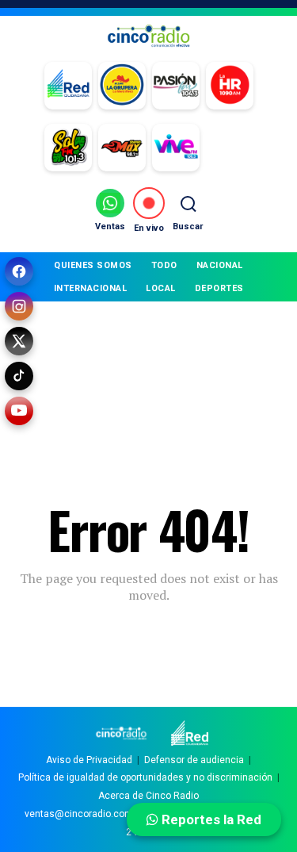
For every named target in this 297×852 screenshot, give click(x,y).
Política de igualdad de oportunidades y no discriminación (145, 777)
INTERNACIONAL (91, 288)
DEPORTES (219, 288)
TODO (164, 265)
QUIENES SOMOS (93, 265)
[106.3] (176, 147)
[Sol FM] (68, 147)
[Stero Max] (122, 147)
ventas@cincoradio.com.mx (87, 813)
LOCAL (161, 288)
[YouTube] (19, 411)
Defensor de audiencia (194, 760)
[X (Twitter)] (19, 341)
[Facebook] (19, 271)
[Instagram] (19, 306)
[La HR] (229, 86)
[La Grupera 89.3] (122, 86)
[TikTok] (19, 376)
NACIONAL (219, 265)
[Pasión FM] (176, 86)
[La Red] (68, 86)
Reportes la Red (209, 819)
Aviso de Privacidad (89, 760)
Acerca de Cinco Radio (148, 795)
